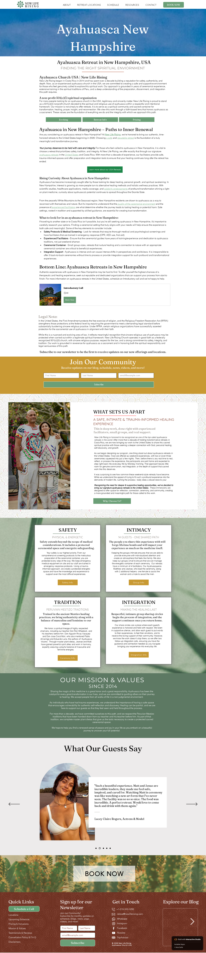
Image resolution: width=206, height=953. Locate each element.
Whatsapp (122, 918)
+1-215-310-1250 (123, 909)
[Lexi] (100, 848)
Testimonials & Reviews (20, 932)
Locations (13, 914)
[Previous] (14, 804)
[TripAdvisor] (113, 937)
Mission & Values (17, 928)
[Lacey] (96, 848)
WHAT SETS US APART (119, 412)
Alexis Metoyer (52, 830)
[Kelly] (110, 848)
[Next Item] (192, 921)
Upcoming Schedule (19, 919)
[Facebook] (113, 928)
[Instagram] (113, 924)
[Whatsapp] (113, 919)
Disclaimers (14, 941)
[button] (66, 5)
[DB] (103, 848)
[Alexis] (106, 848)
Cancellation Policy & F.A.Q (22, 937)
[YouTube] (113, 933)
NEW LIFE (32, 5)
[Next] (191, 804)
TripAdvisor (122, 937)
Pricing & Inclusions (19, 923)
